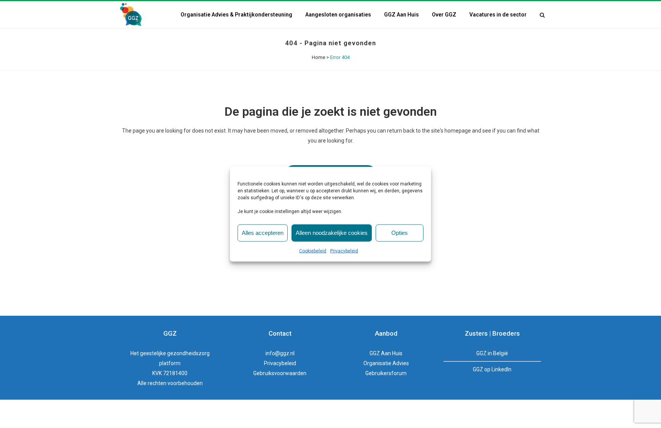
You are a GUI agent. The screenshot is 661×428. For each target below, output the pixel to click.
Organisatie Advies (386, 363)
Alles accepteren (262, 233)
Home (318, 57)
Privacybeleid (344, 250)
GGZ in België (492, 353)
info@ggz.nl (280, 353)
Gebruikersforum (386, 373)
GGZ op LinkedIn (492, 369)
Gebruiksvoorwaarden (279, 373)
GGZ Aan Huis (386, 353)
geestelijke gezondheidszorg (175, 353)
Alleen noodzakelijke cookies (332, 233)
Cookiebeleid (312, 250)
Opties (399, 233)
